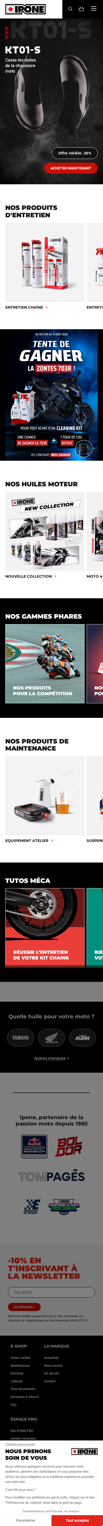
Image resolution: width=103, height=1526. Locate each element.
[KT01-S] (51, 101)
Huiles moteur (21, 1358)
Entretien (17, 1373)
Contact (50, 1381)
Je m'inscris (23, 1307)
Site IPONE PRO (22, 1431)
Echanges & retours (25, 1397)
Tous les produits (23, 1389)
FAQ (13, 1405)
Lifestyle (17, 1381)
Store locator (53, 1366)
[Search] (70, 9)
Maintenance (20, 1366)
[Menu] (93, 8)
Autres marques (49, 1058)
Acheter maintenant (70, 168)
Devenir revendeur (23, 1438)
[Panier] (81, 9)
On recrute (51, 1373)
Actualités (51, 1358)
